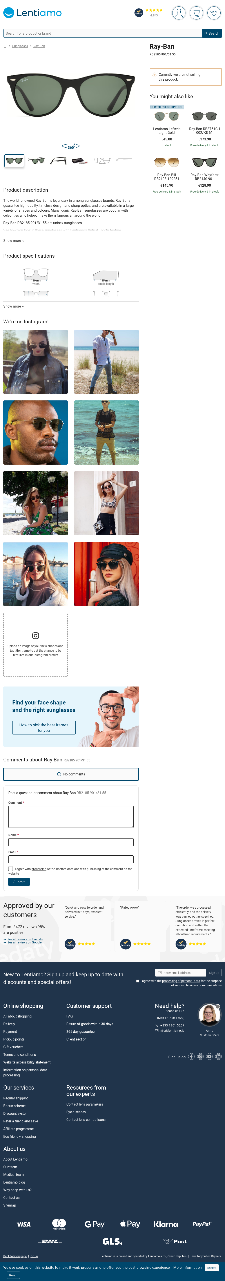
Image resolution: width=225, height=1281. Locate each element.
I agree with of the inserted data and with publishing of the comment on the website (70, 871)
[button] (14, 160)
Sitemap (9, 1205)
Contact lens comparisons (85, 1119)
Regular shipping (16, 1098)
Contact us (11, 1197)
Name (13, 835)
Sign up (214, 973)
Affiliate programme (18, 1128)
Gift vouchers (13, 1047)
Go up (34, 1256)
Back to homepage (15, 1256)
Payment (10, 1031)
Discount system (15, 1113)
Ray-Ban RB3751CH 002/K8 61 (204, 131)
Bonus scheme (14, 1105)
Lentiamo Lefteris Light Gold (166, 131)
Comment (16, 802)
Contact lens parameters (84, 1104)
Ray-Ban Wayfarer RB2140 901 (204, 177)
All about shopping (17, 1016)
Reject (13, 1275)
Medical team (13, 1174)
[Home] (5, 46)
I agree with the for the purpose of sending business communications (181, 983)
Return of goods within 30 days (89, 1024)
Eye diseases (76, 1111)
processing (38, 869)
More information (187, 1267)
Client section (76, 1039)
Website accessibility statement (27, 1062)
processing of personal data (181, 981)
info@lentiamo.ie (172, 1031)
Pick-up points (14, 1039)
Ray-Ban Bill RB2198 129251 (166, 177)
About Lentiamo (15, 1159)
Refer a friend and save (20, 1121)
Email (13, 852)
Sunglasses (20, 46)
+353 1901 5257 (172, 1025)
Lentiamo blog (14, 1182)
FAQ (69, 1016)
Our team (10, 1166)
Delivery (9, 1024)
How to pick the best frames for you (43, 727)
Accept (211, 1268)
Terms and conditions (19, 1054)
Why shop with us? (17, 1189)
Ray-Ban (39, 46)
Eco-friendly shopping (19, 1136)
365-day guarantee (80, 1031)
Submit (19, 881)
